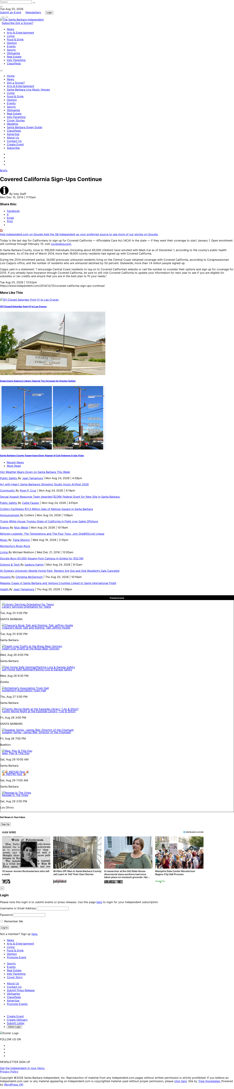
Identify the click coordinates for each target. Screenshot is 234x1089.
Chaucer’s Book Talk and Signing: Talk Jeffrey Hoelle (36, 627)
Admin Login (14, 1027)
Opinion (12, 43)
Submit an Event (10, 12)
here (99, 902)
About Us (13, 137)
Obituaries (13, 53)
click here (180, 1081)
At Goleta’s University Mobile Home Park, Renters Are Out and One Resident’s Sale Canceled (59, 570)
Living (11, 36)
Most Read (14, 465)
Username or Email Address (18, 908)
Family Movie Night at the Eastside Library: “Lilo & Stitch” (39, 711)
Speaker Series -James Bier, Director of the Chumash (36, 732)
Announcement (10, 515)
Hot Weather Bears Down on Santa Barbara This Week (35, 472)
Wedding (12, 124)
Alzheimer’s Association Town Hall (24, 690)
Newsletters (33, 12)
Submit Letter (15, 1023)
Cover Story (15, 977)
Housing (5, 577)
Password (6, 914)
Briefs (3, 170)
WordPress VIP (13, 1084)
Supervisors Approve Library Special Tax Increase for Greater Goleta (38, 381)
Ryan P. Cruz (28, 490)
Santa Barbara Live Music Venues (28, 89)
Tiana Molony (21, 540)
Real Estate (14, 56)
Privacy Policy (9, 1071)
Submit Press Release (21, 990)
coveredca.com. (61, 244)
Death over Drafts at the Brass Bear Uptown (30, 648)
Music (4, 540)
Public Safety (9, 478)
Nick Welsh (21, 527)
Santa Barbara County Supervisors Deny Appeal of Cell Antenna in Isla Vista (42, 455)
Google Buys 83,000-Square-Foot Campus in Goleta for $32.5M (41, 558)
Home (11, 76)
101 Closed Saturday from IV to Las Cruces (23, 306)
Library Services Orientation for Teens (26, 606)
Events (11, 46)
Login (49, 12)
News (10, 29)
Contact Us (14, 141)
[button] (26, 860)
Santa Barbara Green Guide (24, 127)
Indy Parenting (16, 60)
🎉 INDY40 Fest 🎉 (14, 774)
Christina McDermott (29, 577)
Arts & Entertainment (20, 32)
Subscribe (8, 23)
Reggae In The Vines (15, 795)
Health (4, 589)
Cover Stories (16, 120)
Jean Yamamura (32, 478)
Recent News (15, 462)
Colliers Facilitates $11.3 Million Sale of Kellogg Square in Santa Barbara (46, 509)
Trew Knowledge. (209, 1081)
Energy (5, 527)
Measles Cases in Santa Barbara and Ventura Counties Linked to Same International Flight (58, 583)
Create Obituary (17, 1019)
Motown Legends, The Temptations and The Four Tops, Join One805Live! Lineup (52, 533)
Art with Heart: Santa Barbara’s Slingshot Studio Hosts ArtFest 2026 (44, 484)
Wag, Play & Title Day (16, 753)
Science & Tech (10, 564)
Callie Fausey (30, 503)
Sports (11, 49)
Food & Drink (15, 39)
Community (8, 490)
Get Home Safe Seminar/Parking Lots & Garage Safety (37, 669)
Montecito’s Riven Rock (15, 546)
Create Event (15, 144)
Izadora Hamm (34, 564)
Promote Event (16, 957)
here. (35, 934)
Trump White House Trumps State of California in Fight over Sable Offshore (49, 521)
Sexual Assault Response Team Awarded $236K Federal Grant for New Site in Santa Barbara (60, 496)
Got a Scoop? (24, 23)
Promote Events (17, 1004)
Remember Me (13, 921)
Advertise (13, 134)
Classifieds (14, 63)
